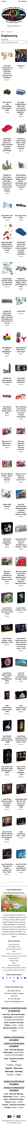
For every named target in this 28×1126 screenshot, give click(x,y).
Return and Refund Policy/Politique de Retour (14, 967)
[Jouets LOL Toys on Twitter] (3, 978)
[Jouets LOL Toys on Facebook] (7, 978)
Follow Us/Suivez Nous (14, 946)
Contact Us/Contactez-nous (14, 953)
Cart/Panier (24, 1)
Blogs (14, 951)
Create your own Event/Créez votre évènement (14, 956)
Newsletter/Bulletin (14, 958)
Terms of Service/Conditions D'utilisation (14, 970)
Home (2, 31)
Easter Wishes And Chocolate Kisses (14, 893)
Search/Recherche (14, 944)
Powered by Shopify (15, 1123)
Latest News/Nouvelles (14, 890)
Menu (4, 1)
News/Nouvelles (14, 960)
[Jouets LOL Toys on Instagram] (18, 978)
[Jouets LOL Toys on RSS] (14, 981)
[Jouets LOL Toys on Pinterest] (10, 978)
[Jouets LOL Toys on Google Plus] (14, 978)
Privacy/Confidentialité (14, 965)
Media (14, 963)
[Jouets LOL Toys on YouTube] (25, 978)
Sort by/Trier (4, 39)
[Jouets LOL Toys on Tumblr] (21, 978)
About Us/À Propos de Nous (14, 949)
